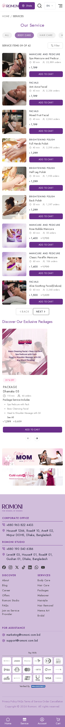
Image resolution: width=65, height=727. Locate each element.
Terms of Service (33, 701)
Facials (34, 82)
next (39, 311)
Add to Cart (46, 74)
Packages (43, 590)
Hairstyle (42, 600)
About (5, 580)
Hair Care (46, 35)
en (48, 6)
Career (6, 590)
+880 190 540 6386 (19, 549)
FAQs (5, 605)
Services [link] (18, 16)
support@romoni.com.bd (22, 640)
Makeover (43, 595)
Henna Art (43, 610)
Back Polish (35, 200)
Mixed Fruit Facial (39, 115)
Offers (6, 595)
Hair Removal (45, 605)
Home (5, 16)
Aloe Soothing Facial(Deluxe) (45, 286)
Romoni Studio (10, 600)
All (7, 35)
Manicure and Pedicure (44, 54)
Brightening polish (42, 139)
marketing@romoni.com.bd (23, 635)
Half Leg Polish (37, 172)
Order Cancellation (52, 701)
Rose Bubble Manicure (41, 229)
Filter (57, 45)
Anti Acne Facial (38, 87)
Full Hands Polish (38, 143)
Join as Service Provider (10, 612)
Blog (5, 585)
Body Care (24, 35)
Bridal (41, 615)
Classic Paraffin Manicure (43, 257)
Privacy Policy (9, 701)
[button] (58, 721)
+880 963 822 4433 (19, 525)
